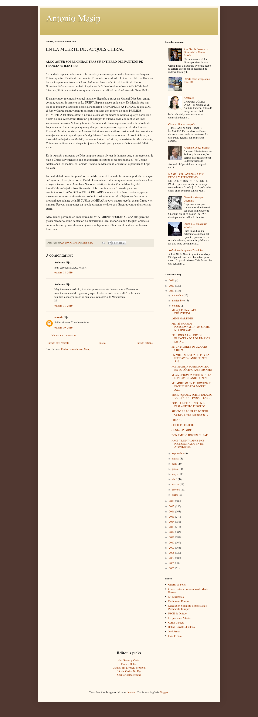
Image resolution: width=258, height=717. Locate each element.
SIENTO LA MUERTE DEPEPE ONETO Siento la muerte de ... (189, 412)
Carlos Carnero (176, 622)
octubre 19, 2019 (63, 327)
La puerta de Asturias (179, 618)
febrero (176, 489)
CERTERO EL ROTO (183, 425)
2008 (172, 552)
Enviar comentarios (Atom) (75, 349)
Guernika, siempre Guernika (193, 198)
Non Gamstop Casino (129, 660)
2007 (172, 558)
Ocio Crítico (175, 636)
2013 (172, 527)
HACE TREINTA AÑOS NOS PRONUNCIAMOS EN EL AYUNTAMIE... (188, 444)
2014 (172, 521)
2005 (172, 568)
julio (175, 463)
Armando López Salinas (196, 147)
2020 (172, 285)
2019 (172, 291)
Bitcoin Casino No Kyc (129, 671)
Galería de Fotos (177, 584)
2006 (172, 563)
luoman (131, 692)
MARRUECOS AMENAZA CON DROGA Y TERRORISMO (186, 175)
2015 (172, 516)
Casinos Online (129, 664)
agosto (176, 458)
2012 (172, 532)
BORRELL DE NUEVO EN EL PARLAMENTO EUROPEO (188, 404)
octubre (176, 305)
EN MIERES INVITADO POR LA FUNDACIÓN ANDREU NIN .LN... (190, 358)
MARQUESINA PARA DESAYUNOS (184, 311)
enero (175, 494)
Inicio (102, 343)
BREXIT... (177, 420)
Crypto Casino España (129, 675)
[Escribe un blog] (113, 243)
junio (175, 469)
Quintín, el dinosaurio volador (195, 225)
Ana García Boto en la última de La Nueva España (196, 52)
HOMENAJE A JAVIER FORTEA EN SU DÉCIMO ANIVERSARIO (191, 368)
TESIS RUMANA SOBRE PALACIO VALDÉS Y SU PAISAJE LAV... (191, 396)
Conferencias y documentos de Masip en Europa (189, 590)
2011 (172, 537)
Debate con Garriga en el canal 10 (197, 80)
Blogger (164, 692)
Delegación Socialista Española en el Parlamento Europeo (187, 607)
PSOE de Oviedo (177, 613)
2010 (172, 542)
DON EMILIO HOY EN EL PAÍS (190, 435)
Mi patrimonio (176, 597)
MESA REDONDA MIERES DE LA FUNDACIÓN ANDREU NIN (191, 376)
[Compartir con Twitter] (117, 243)
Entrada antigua (144, 343)
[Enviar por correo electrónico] (110, 243)
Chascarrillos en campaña (181, 124)
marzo (176, 484)
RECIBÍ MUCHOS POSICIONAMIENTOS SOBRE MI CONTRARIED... (190, 327)
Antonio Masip (73, 18)
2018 (172, 501)
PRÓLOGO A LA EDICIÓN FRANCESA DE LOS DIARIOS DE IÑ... (190, 338)
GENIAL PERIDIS (181, 430)
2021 (172, 280)
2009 (172, 547)
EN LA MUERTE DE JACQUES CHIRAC (189, 348)
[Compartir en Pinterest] (124, 243)
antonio (58, 317)
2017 (172, 506)
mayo (175, 474)
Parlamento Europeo (179, 601)
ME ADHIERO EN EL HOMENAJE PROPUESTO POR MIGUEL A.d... (191, 386)
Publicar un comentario (63, 335)
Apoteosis (189, 98)
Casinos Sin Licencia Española (129, 667)
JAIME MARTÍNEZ (182, 318)
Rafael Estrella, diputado (181, 627)
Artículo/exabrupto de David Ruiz (186, 250)
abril (175, 479)
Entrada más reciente (58, 343)
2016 (172, 511)
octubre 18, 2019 (63, 272)
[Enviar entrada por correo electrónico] (103, 242)
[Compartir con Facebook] (120, 243)
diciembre (178, 295)
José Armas (174, 631)
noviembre (178, 300)
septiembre (178, 453)
